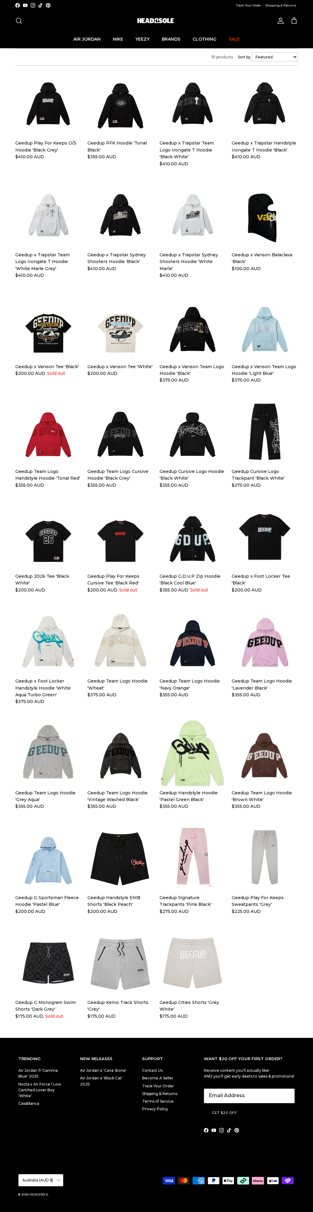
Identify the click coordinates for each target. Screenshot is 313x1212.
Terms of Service (158, 1101)
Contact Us (152, 1070)
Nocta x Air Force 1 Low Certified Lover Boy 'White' (39, 1090)
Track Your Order (248, 5)
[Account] (279, 20)
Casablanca (28, 1103)
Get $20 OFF (224, 1113)
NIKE (118, 39)
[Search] (19, 20)
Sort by (245, 57)
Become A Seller (157, 1078)
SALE (234, 39)
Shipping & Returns (280, 5)
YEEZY (142, 39)
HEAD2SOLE (38, 1194)
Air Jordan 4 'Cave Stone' (103, 1070)
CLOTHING (204, 39)
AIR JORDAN (87, 39)
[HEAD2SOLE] (156, 20)
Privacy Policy (155, 1109)
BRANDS (171, 39)
